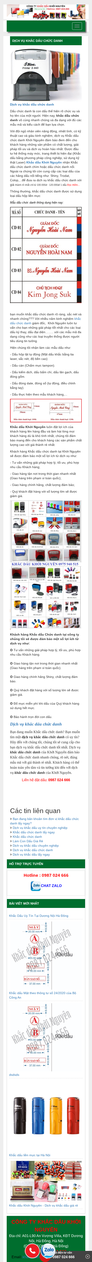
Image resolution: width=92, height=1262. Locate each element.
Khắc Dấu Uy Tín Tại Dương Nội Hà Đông (38, 915)
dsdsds (14, 1074)
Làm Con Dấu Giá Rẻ (28, 841)
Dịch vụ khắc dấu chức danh (32, 104)
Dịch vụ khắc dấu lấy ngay (31, 854)
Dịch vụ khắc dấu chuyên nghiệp (36, 845)
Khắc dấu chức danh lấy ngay (34, 832)
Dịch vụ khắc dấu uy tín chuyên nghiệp (40, 828)
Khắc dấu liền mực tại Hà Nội (29, 1155)
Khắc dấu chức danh (27, 836)
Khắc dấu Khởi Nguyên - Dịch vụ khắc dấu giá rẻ (43, 1205)
